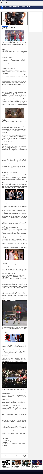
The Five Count (3, 26)
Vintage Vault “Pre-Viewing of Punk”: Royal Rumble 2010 (36, 466)
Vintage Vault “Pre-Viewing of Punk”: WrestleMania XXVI (16, 466)
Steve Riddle (17, 467)
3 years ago (3, 467)
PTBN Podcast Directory (30, 6)
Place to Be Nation (6, 3)
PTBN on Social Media (23, 6)
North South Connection (8, 467)
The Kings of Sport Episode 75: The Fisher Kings (8, 455)
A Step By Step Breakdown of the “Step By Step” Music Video (21, 456)
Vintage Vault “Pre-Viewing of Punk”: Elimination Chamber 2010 (26, 466)
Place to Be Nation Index (16, 6)
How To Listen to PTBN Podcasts (8, 6)
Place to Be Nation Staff (8, 28)
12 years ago (4, 28)
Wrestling (6, 26)
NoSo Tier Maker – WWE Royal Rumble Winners (6, 466)
